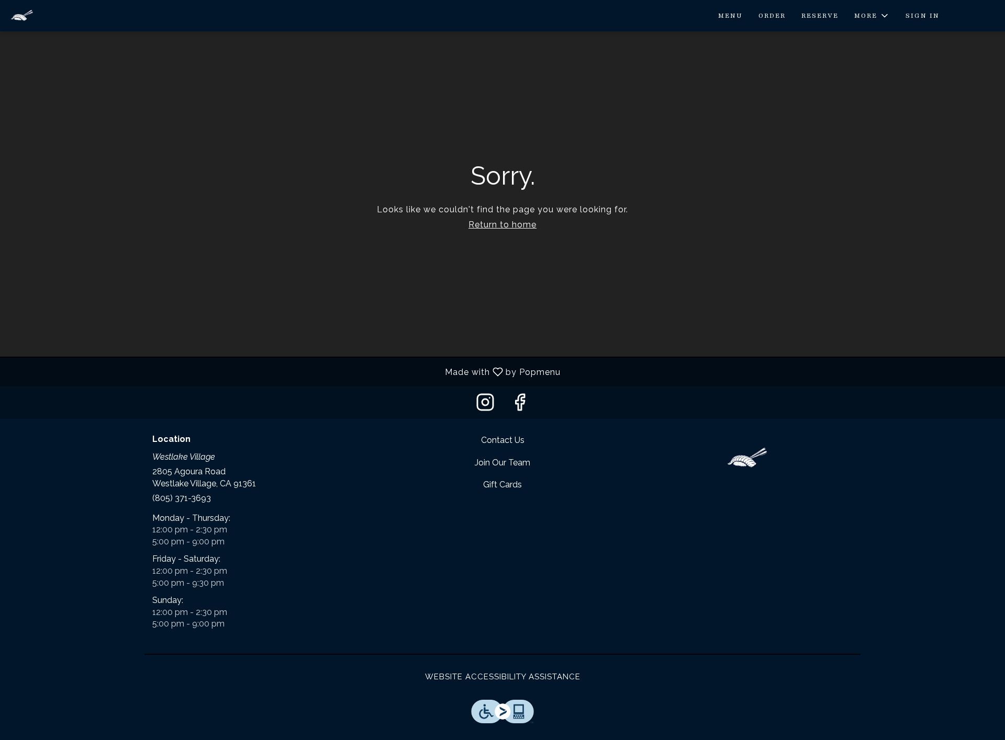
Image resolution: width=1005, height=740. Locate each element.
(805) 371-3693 (181, 498)
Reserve (820, 16)
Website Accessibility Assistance (502, 676)
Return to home (502, 225)
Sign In (923, 16)
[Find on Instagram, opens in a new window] (485, 405)
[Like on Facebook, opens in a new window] (519, 405)
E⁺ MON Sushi (746, 458)
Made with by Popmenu (284, 372)
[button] (872, 15)
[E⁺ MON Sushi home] (55, 16)
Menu (730, 16)
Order (772, 16)
